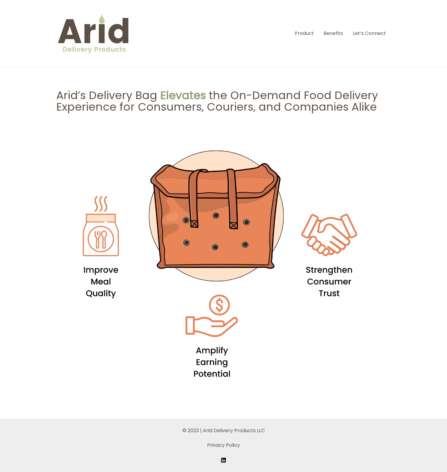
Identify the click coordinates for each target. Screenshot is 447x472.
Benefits (333, 33)
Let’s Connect (369, 33)
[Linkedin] (223, 460)
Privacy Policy (223, 445)
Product (304, 33)
